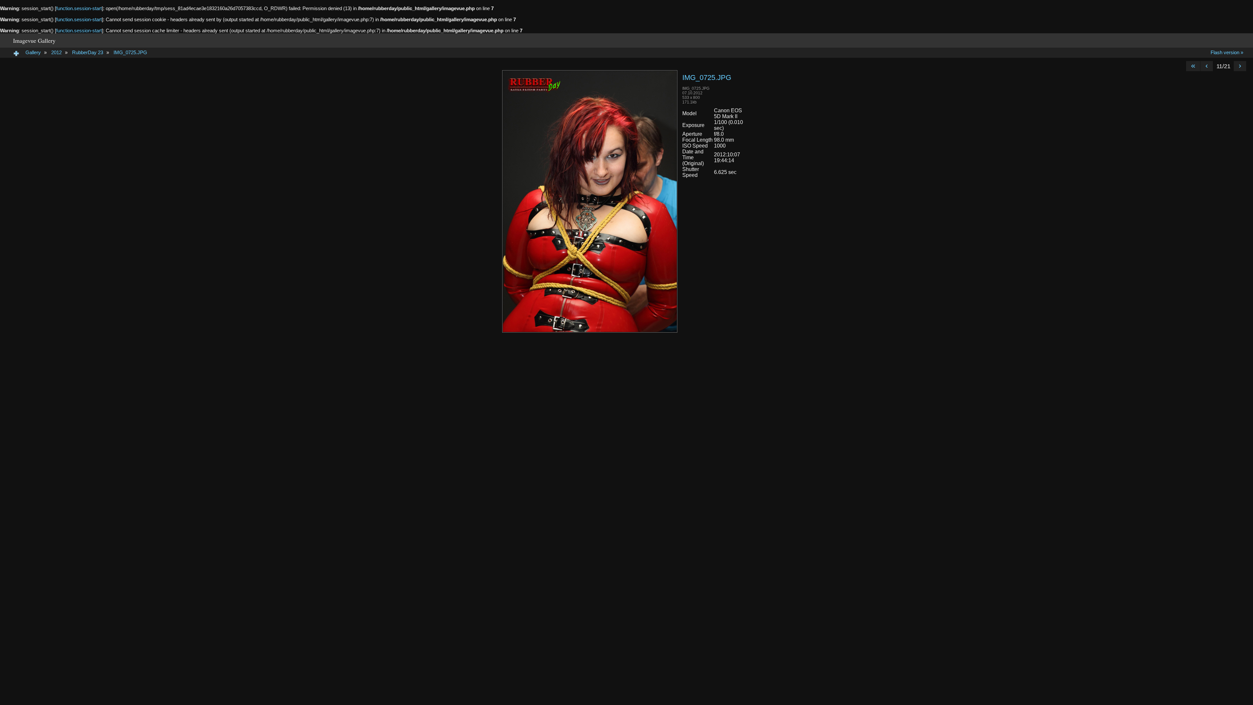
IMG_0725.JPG (130, 52)
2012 (56, 52)
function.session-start (79, 8)
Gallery (33, 52)
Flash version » (1227, 52)
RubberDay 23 (87, 52)
